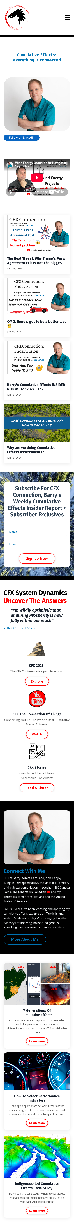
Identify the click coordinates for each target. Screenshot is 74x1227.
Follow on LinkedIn (21, 137)
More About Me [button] (25, 939)
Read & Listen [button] (37, 788)
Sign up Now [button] (37, 558)
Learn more (37, 1041)
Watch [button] (37, 734)
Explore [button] (37, 681)
